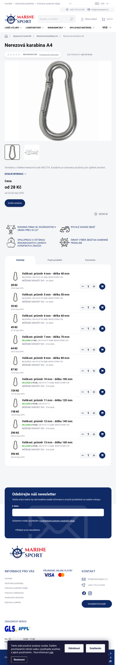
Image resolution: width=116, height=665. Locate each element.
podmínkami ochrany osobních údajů (57, 521)
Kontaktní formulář (97, 604)
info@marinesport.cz (98, 579)
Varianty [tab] (20, 260)
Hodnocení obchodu (14, 597)
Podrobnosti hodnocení (49, 55)
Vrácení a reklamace (14, 593)
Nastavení (19, 659)
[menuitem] (14, 27)
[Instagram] (90, 592)
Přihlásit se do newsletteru (27, 530)
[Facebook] (84, 592)
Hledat (72, 19)
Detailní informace (14, 174)
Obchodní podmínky (24, 3)
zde (51, 652)
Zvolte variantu (15, 203)
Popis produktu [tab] (55, 260)
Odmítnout (74, 648)
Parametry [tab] (90, 260)
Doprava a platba (13, 602)
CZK (103, 3)
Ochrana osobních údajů (48, 3)
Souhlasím (95, 648)
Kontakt (8, 3)
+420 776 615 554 (96, 585)
